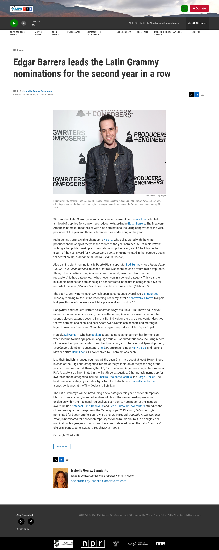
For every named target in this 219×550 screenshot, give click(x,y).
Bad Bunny (132, 264)
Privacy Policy (160, 515)
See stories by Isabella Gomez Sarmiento (98, 481)
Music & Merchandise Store (168, 33)
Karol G (108, 239)
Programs (74, 32)
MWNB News (38, 33)
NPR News (55, 33)
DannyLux (97, 406)
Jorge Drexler (146, 377)
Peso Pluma (117, 406)
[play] (14, 23)
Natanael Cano (81, 406)
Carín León (78, 352)
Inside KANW (123, 32)
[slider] (28, 23)
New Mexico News (17, 33)
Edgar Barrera (136, 223)
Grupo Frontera (135, 406)
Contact (142, 32)
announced (151, 293)
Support (197, 32)
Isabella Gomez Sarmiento (37, 91)
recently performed (144, 381)
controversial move (141, 298)
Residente (115, 377)
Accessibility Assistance (190, 515)
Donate (201, 8)
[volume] (23, 23)
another (141, 219)
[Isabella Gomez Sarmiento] (60, 478)
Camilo (127, 377)
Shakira (103, 377)
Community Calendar (94, 33)
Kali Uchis (70, 334)
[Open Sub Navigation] (69, 37)
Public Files (173, 515)
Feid (102, 347)
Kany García (139, 347)
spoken (96, 334)
